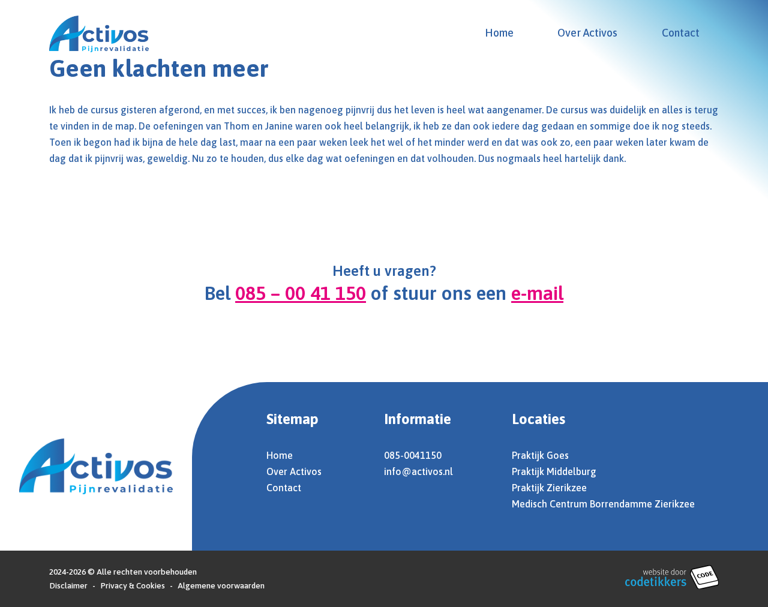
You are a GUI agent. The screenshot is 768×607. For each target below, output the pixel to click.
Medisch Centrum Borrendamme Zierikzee (603, 503)
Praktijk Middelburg (554, 471)
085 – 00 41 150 (300, 293)
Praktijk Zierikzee (549, 487)
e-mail (537, 293)
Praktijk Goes (540, 455)
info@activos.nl (418, 471)
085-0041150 (413, 455)
